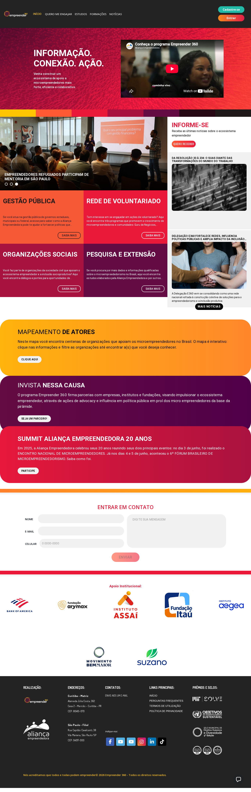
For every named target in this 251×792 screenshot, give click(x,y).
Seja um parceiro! (34, 418)
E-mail (29, 531)
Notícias (115, 14)
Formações (98, 14)
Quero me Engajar (58, 14)
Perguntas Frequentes (166, 700)
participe (28, 470)
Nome (29, 519)
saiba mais (69, 235)
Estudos (81, 14)
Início (37, 14)
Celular (30, 544)
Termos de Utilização (165, 705)
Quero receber (183, 144)
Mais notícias (209, 306)
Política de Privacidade (166, 711)
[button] (6, 184)
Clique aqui (29, 359)
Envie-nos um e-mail (116, 695)
